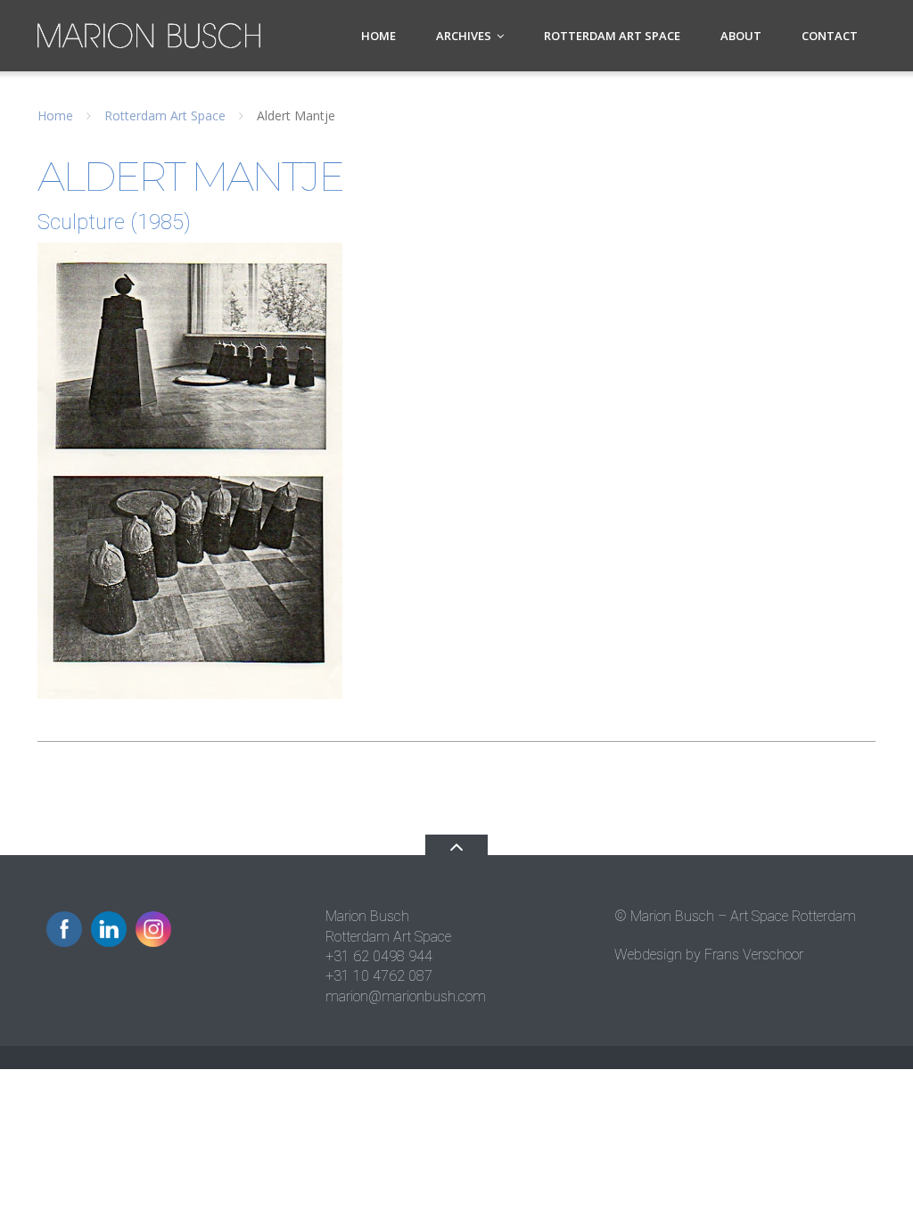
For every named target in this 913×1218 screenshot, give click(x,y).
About (740, 36)
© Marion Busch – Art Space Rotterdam (735, 916)
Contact (830, 36)
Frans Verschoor (753, 954)
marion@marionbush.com (405, 996)
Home (378, 36)
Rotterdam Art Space (612, 36)
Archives (463, 36)
